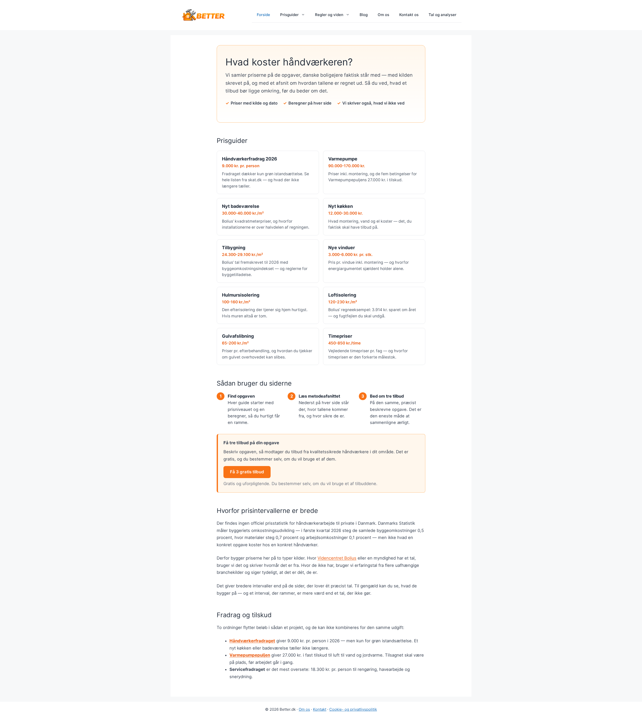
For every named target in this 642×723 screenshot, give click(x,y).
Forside (263, 14)
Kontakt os (409, 14)
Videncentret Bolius (336, 558)
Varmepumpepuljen (249, 655)
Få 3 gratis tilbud (247, 471)
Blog (364, 14)
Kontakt (319, 709)
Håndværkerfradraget (252, 640)
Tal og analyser (442, 14)
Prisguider (289, 14)
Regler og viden (329, 14)
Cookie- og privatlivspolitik (353, 709)
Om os (383, 14)
